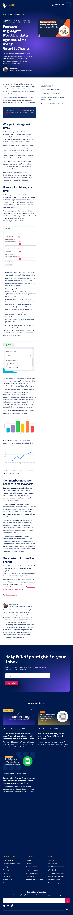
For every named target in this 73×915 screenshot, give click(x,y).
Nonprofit (51, 860)
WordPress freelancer (56, 876)
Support (29, 860)
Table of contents (47, 86)
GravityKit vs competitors (12, 863)
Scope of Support (32, 870)
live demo (8, 112)
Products (10, 14)
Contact (29, 863)
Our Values (7, 876)
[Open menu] (68, 4)
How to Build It (8, 860)
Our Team (6, 873)
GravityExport (43, 729)
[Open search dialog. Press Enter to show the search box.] (63, 5)
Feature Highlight (11, 595)
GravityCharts (19, 14)
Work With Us (7, 880)
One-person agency (55, 883)
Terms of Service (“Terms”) (35, 880)
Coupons (6, 883)
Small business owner (56, 867)
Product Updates (9, 729)
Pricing (5, 867)
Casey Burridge (13, 68)
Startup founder (54, 880)
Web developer (53, 870)
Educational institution (56, 873)
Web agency (52, 863)
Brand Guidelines (32, 873)
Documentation (31, 867)
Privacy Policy (30, 876)
